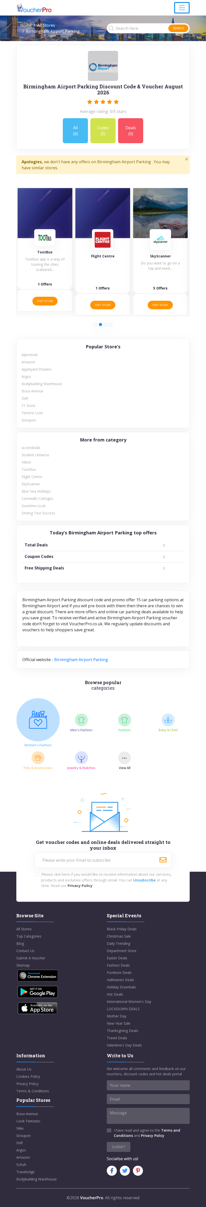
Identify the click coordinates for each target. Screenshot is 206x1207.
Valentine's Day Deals (124, 1045)
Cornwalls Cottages (37, 498)
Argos (26, 376)
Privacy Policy (80, 885)
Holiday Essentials (121, 987)
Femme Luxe (32, 412)
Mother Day (116, 1016)
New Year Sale (118, 1023)
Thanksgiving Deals (122, 1030)
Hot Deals (115, 994)
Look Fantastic (28, 1121)
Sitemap (23, 965)
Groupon (29, 420)
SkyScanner (31, 484)
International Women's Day (129, 1001)
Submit (118, 1146)
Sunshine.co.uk (33, 505)
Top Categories (28, 936)
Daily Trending (118, 943)
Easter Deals (117, 958)
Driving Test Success (38, 513)
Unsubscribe (144, 879)
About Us (23, 1069)
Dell (25, 398)
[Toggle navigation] (182, 8)
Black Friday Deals (122, 929)
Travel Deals (117, 1037)
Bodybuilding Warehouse (42, 383)
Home (26, 25)
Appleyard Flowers (37, 369)
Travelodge (25, 1171)
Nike (20, 1128)
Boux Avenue (32, 391)
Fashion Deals (118, 965)
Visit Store (45, 301)
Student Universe (35, 454)
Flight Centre (32, 476)
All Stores (46, 25)
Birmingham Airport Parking (81, 659)
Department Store (121, 950)
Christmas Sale (119, 936)
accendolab (31, 447)
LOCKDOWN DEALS (123, 1008)
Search (178, 28)
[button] (95, 324)
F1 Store (28, 405)
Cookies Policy (28, 1076)
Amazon (28, 362)
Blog (20, 943)
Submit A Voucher (30, 958)
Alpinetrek (30, 354)
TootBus (29, 469)
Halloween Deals (120, 979)
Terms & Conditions (32, 1091)
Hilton (26, 462)
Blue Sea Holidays (36, 491)
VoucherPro (91, 1197)
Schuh (21, 1164)
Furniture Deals (119, 972)
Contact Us (25, 950)
